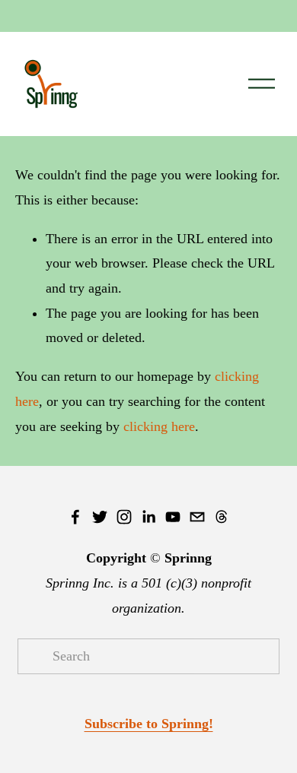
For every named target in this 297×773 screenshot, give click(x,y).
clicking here (159, 426)
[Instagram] (124, 516)
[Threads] (221, 516)
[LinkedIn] (148, 516)
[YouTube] (172, 516)
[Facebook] (75, 516)
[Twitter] (99, 516)
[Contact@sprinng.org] (197, 516)
